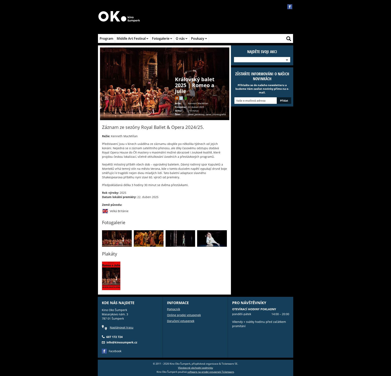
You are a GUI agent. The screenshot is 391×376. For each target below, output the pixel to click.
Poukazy (198, 38)
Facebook (115, 351)
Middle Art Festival (131, 38)
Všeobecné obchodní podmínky (195, 367)
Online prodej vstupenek (184, 315)
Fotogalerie (161, 38)
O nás (181, 38)
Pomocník (173, 309)
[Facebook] (289, 6)
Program (106, 38)
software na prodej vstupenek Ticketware (210, 372)
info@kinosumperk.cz (122, 342)
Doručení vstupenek (180, 321)
